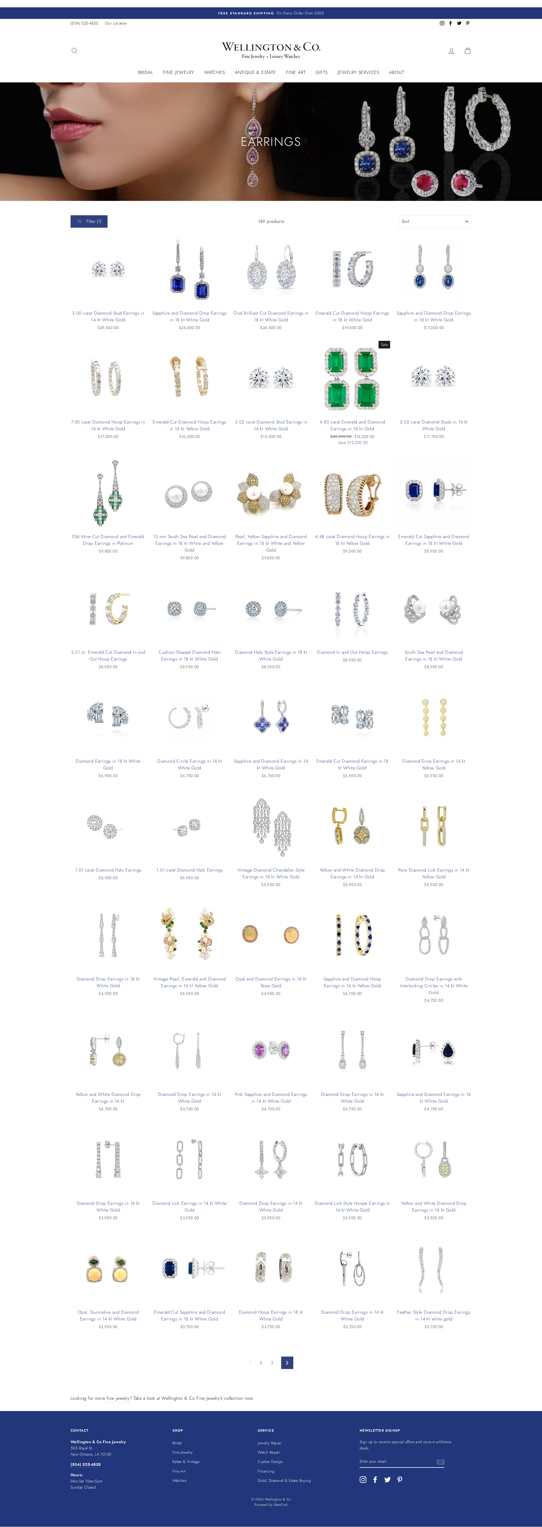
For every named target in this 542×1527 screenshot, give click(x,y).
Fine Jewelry (178, 72)
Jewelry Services (358, 72)
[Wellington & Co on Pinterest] (399, 1479)
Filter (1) (93, 221)
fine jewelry (118, 1398)
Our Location (116, 23)
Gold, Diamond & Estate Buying (284, 1480)
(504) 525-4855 (85, 23)
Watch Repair (269, 1452)
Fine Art (295, 72)
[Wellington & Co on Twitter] (387, 1479)
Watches (214, 72)
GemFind (281, 1504)
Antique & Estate (255, 72)
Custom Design (270, 1461)
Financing (266, 1471)
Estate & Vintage (186, 1461)
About (396, 72)
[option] (271, 13)
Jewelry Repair (269, 1443)
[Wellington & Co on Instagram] (363, 1479)
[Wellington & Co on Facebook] (375, 1479)
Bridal (145, 72)
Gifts (322, 72)
